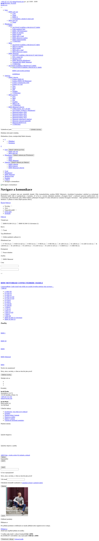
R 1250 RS (15, 246)
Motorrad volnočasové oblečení (22, 119)
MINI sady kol (13, 20)
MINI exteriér (16, 48)
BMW (10, 26)
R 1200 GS (63, 244)
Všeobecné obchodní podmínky (14, 420)
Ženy (14, 86)
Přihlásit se (4, 529)
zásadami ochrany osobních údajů (32, 483)
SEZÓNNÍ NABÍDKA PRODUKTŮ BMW (26, 27)
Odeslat (4, 486)
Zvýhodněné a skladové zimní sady (23, 19)
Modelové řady (17, 59)
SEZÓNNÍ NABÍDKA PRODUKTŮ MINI (26, 45)
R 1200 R (74, 244)
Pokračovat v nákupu (7, 539)
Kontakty (7, 413)
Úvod (6, 171)
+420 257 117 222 (6, 1)
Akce (6, 208)
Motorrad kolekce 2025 (19, 114)
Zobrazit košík (19, 539)
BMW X (15, 17)
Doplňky (15, 91)
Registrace (12, 143)
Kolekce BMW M (17, 79)
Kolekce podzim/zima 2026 (20, 82)
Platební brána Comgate (12, 415)
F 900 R (7, 180)
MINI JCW (15, 103)
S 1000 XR (74, 246)
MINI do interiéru (17, 46)
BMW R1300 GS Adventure (28, 223)
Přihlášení (12, 141)
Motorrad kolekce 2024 (19, 115)
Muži (14, 88)
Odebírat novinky (6, 374)
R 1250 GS (38, 246)
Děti (13, 89)
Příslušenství (8, 24)
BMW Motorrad (13, 53)
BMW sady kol (13, 12)
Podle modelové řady (18, 29)
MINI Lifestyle (13, 95)
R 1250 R (26, 246)
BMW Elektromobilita (19, 39)
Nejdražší (7, 213)
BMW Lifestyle (13, 77)
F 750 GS (7, 244)
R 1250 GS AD (51, 246)
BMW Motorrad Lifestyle (16, 107)
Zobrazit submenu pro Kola (16, 149)
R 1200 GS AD (87, 244)
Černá (5, 230)
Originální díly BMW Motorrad (22, 62)
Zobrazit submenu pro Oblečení (20, 162)
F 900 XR (52, 244)
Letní (14, 13)
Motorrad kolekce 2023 (19, 117)
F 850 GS (31, 244)
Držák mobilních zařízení (12, 237)
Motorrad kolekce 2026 (19, 112)
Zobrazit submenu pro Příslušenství (23, 155)
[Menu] (1, 7)
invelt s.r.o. (4, 5)
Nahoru (4, 457)
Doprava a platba (10, 417)
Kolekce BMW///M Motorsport (21, 81)
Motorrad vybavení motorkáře (21, 121)
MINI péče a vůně (17, 50)
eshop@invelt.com (18, 1)
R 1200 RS (8, 305)
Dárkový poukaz (10, 419)
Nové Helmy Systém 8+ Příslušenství (23, 110)
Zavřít (3, 461)
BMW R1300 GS (9, 223)
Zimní (14, 15)
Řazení (3, 203)
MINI (10, 43)
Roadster (7, 178)
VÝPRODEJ (16, 41)
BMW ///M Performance (19, 31)
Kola (6, 10)
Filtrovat (8, 203)
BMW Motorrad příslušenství (21, 60)
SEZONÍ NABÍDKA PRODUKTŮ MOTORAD (27, 55)
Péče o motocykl (17, 57)
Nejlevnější (8, 212)
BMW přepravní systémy (20, 38)
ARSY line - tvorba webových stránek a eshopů (15, 455)
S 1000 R (63, 246)
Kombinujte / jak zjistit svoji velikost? (16, 412)
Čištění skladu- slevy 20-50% (21, 109)
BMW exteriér (16, 34)
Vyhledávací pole (6, 129)
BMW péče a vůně (18, 36)
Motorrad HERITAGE (19, 122)
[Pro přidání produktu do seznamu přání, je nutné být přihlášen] (1, 273)
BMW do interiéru (18, 32)
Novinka (7, 206)
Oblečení (7, 76)
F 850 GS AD (19, 244)
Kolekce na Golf (17, 84)
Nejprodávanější (10, 210)
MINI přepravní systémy (19, 52)
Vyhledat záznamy (36, 129)
